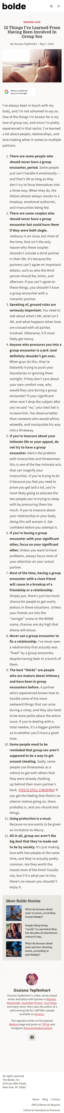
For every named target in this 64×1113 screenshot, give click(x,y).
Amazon (39, 1014)
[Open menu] (59, 6)
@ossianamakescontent (38, 1028)
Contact (55, 1099)
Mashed (51, 999)
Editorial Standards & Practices (41, 1110)
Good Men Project (31, 1003)
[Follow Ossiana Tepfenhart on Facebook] (32, 1037)
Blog (45, 1099)
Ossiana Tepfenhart (25, 44)
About (35, 1099)
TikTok (46, 1024)
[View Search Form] (51, 6)
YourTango (50, 1003)
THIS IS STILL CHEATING (36, 790)
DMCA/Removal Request (46, 1105)
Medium (14, 1024)
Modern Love (32, 22)
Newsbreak (13, 1003)
